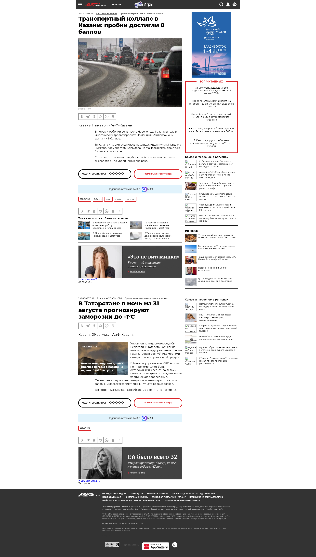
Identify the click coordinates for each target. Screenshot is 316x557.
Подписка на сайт (111, 497)
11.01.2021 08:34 (85, 13)
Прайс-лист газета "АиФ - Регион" (169, 497)
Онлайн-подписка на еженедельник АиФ (193, 494)
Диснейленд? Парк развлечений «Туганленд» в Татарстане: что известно (211, 117)
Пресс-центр (137, 494)
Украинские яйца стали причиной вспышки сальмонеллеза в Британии (217, 236)
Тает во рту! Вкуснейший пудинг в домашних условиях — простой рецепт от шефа (216, 186)
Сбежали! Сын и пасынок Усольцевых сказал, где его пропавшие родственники (218, 361)
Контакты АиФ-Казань (136, 497)
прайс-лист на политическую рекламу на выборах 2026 (131, 500)
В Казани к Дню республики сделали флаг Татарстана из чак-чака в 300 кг (211, 130)
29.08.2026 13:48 (86, 298)
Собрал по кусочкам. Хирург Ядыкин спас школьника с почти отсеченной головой (218, 328)
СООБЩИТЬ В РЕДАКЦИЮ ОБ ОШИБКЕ (182, 500)
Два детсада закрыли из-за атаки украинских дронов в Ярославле (215, 280)
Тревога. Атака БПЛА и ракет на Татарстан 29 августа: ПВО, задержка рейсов (211, 104)
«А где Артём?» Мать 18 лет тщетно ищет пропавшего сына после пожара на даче (217, 175)
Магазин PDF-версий (157, 494)
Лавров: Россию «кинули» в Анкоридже (212, 269)
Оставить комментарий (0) (158, 174)
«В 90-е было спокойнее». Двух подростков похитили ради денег (216, 337)
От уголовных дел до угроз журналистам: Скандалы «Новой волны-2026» (211, 90)
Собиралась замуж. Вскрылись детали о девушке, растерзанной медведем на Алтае (216, 164)
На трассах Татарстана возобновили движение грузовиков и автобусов (157, 225)
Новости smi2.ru (89, 279)
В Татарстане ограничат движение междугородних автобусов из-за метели (158, 236)
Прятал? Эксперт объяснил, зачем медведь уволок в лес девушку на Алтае (216, 306)
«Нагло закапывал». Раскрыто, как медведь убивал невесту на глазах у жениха (217, 218)
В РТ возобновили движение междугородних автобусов (107, 234)
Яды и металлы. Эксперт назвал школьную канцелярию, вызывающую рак (215, 317)
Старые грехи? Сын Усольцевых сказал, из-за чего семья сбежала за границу (217, 196)
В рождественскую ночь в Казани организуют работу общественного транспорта (109, 225)
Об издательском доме (114, 494)
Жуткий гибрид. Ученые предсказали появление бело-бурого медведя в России (218, 350)
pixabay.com (84, 109)
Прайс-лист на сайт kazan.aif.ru (206, 497)
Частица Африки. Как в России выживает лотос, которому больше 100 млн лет (217, 207)
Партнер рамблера (131, 545)
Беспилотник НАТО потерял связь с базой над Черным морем (216, 247)
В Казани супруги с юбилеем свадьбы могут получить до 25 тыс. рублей (211, 143)
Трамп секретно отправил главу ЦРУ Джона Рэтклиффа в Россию (217, 258)
